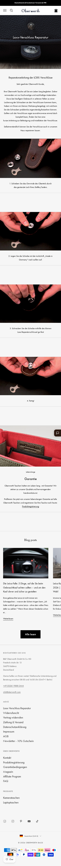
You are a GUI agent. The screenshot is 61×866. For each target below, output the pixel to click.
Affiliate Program (12, 776)
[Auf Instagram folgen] (12, 821)
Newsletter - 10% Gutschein (18, 741)
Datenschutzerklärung (14, 727)
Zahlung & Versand (13, 722)
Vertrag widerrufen (13, 717)
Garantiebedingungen (15, 767)
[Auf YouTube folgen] (29, 821)
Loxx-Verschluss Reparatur (17, 708)
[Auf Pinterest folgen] (21, 821)
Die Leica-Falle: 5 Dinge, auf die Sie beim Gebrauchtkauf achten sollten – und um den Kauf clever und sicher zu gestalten (24, 587)
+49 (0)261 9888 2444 (13, 685)
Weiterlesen (8, 618)
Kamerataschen (11, 797)
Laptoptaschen (10, 802)
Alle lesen (30, 634)
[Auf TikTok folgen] (37, 821)
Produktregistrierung (30, 506)
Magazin (8, 771)
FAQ (5, 781)
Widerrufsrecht (11, 713)
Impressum (8, 731)
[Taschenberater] (57, 433)
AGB (6, 736)
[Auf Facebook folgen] (4, 821)
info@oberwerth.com (12, 692)
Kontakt (7, 757)
